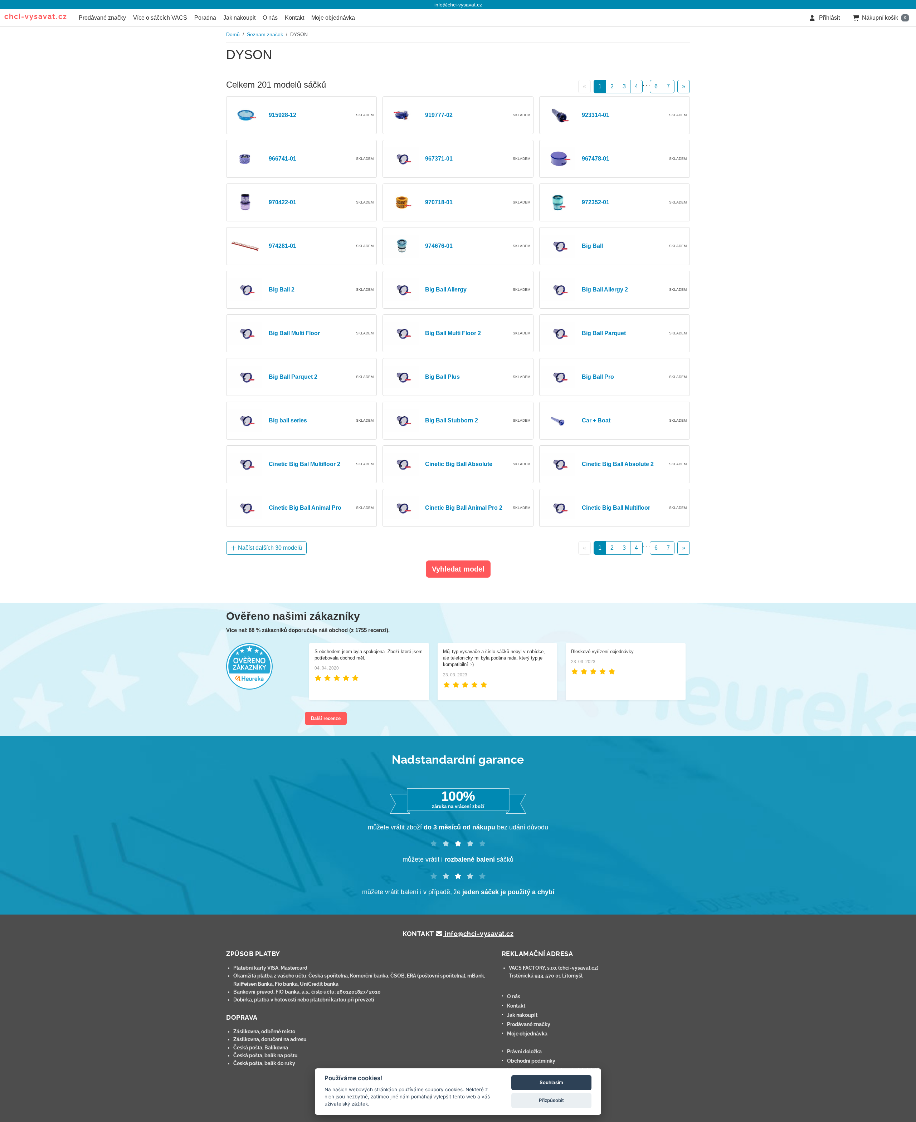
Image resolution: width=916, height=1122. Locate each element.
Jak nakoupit (239, 18)
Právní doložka (524, 1051)
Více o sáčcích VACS (160, 18)
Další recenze (326, 718)
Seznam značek (265, 34)
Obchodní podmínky (531, 1061)
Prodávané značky (102, 18)
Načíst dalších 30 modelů (269, 548)
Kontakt (294, 18)
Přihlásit (829, 18)
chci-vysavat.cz (35, 16)
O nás (270, 18)
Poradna (205, 18)
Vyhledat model (458, 569)
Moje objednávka (333, 18)
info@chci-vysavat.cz (458, 5)
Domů (233, 34)
